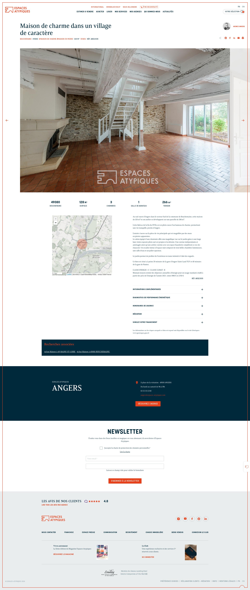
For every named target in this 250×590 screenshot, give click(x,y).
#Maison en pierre (65, 39)
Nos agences (136, 12)
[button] (82, 244)
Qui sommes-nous (152, 12)
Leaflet (69, 274)
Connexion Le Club (200, 532)
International (97, 7)
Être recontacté (150, 7)
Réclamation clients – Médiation (195, 581)
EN (243, 7)
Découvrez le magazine (63, 554)
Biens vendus (177, 532)
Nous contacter (49, 532)
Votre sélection (234, 12)
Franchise (69, 532)
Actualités (168, 12)
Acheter (100, 12)
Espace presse (88, 532)
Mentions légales (227, 581)
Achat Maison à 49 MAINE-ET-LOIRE (60, 352)
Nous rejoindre (130, 7)
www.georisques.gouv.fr (141, 333)
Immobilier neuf (113, 7)
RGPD (215, 581)
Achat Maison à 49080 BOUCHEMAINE (93, 352)
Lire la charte (125, 452)
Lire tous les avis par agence (55, 505)
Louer (109, 12)
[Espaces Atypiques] (17, 12)
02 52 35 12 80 (146, 391)
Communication (110, 532)
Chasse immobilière (154, 532)
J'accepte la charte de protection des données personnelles (127, 448)
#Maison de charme (47, 39)
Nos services (121, 12)
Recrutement (131, 532)
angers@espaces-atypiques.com (153, 395)
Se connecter (148, 557)
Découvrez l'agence (148, 404)
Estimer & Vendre (85, 12)
